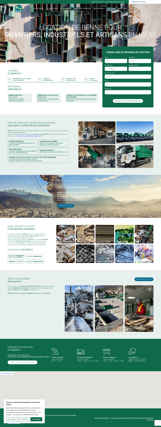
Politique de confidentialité (121, 418)
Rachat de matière (65, 8)
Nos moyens (111, 8)
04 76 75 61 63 (141, 359)
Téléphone (109, 65)
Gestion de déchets (99, 8)
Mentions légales (102, 418)
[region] (24, 411)
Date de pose (109, 73)
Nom (106, 57)
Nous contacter (122, 8)
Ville (106, 81)
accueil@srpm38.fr (139, 361)
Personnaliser (12, 419)
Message (108, 89)
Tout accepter (36, 419)
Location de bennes (52, 8)
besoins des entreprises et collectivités (29, 136)
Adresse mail (134, 65)
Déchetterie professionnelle (82, 8)
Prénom (132, 57)
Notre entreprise (38, 8)
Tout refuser (24, 419)
